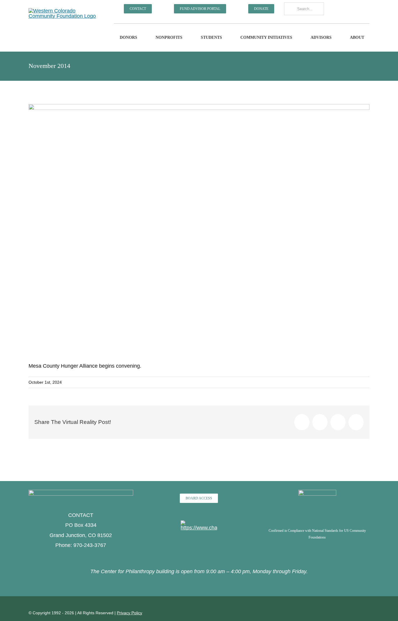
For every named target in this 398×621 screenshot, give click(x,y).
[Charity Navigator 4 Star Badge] (199, 523)
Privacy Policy (129, 613)
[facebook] (328, 9)
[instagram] (336, 9)
